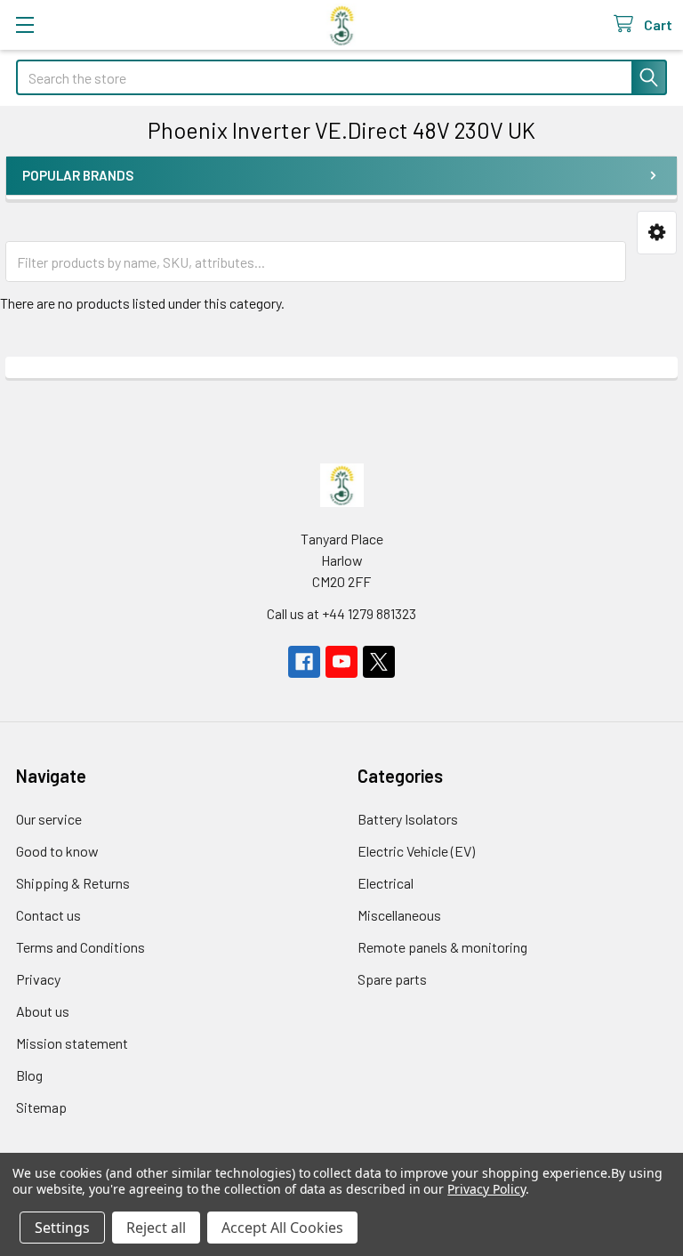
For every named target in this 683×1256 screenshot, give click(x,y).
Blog (29, 1075)
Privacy (38, 978)
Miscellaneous (399, 914)
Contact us (48, 914)
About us (42, 1010)
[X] (379, 662)
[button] (657, 232)
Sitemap (41, 1107)
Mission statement (72, 1043)
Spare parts (392, 978)
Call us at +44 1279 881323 (341, 613)
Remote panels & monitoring (442, 946)
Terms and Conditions (80, 946)
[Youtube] (341, 662)
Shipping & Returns (73, 882)
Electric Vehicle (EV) (416, 850)
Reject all (156, 1227)
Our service (49, 818)
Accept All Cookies (282, 1227)
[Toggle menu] (24, 24)
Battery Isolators (408, 818)
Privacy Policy (486, 1188)
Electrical (386, 882)
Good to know (57, 850)
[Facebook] (304, 662)
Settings (62, 1227)
